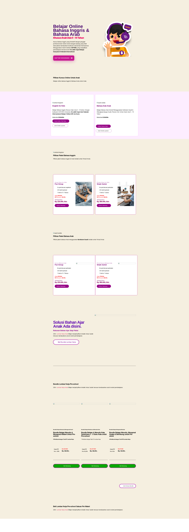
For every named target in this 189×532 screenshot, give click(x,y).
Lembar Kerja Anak (62, 334)
